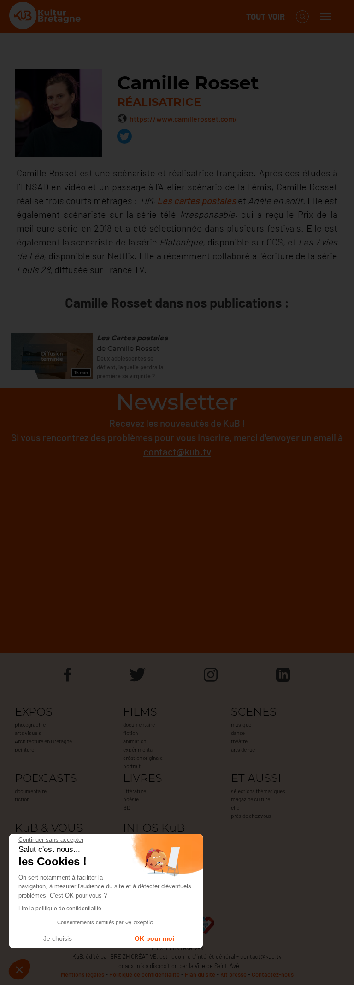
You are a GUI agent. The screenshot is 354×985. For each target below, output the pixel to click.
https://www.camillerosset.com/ (183, 118)
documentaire (139, 724)
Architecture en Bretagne (43, 741)
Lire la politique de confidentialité (59, 908)
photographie (30, 724)
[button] (19, 969)
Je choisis (57, 938)
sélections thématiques (258, 790)
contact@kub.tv (177, 451)
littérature (134, 790)
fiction (130, 732)
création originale (143, 757)
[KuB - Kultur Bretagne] (46, 17)
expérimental (138, 749)
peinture (24, 749)
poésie (131, 799)
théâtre (239, 741)
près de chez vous (251, 815)
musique (241, 724)
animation (134, 741)
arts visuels (28, 732)
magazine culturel (251, 799)
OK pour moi (154, 938)
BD (126, 807)
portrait (132, 766)
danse (238, 732)
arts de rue (243, 749)
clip (235, 807)
